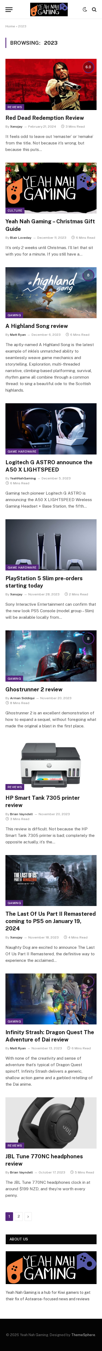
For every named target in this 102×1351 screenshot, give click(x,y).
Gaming (14, 315)
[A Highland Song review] (51, 292)
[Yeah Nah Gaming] (49, 9)
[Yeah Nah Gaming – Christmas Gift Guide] (51, 188)
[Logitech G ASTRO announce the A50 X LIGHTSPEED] (51, 428)
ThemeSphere (83, 1335)
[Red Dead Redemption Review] (51, 84)
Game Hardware (22, 451)
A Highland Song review (36, 326)
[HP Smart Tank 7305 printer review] (51, 764)
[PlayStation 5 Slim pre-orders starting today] (51, 544)
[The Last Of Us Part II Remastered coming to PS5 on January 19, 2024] (51, 880)
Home (10, 26)
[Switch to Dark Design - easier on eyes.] (84, 9)
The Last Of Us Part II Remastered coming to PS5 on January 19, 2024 (50, 921)
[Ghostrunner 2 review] (51, 655)
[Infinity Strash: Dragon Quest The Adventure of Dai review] (51, 998)
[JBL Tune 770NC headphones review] (51, 1122)
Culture (15, 210)
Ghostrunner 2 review (34, 689)
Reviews (15, 107)
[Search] (94, 10)
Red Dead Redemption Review (44, 118)
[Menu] (9, 10)
